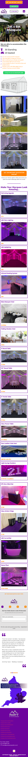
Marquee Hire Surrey (5, 730)
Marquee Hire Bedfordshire (7, 724)
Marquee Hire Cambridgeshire (7, 734)
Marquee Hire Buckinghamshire (8, 736)
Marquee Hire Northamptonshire (8, 738)
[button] (24, 11)
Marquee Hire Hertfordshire (7, 720)
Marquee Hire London (6, 722)
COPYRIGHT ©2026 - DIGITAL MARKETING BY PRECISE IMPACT (14, 755)
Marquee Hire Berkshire (6, 732)
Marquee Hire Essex (5, 726)
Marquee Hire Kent (5, 728)
